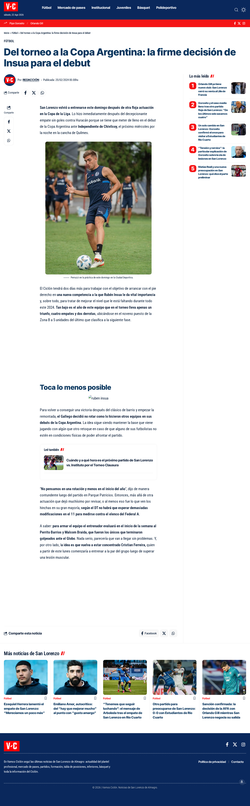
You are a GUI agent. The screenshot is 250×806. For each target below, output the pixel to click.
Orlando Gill (36, 23)
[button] (236, 9)
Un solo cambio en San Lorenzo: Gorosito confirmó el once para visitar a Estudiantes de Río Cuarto (211, 132)
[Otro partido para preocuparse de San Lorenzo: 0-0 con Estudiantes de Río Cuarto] (174, 677)
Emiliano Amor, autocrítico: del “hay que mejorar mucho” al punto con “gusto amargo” (75, 708)
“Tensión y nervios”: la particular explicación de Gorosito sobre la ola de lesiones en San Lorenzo (212, 153)
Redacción (31, 80)
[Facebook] (235, 23)
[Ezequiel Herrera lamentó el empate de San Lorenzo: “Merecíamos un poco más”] (26, 677)
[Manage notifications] (242, 782)
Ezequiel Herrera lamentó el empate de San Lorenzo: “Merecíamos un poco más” (24, 708)
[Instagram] (244, 23)
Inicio (6, 32)
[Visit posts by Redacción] (10, 80)
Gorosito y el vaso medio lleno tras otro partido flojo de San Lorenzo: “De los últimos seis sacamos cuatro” (213, 110)
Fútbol (15, 32)
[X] (239, 23)
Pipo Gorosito (17, 23)
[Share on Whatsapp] (42, 93)
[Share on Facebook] (25, 93)
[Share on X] (34, 93)
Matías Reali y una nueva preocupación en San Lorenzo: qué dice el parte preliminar (213, 172)
